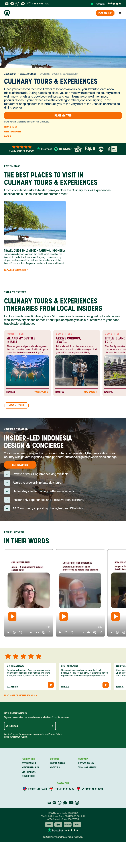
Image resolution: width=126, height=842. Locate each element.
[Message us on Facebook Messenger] (23, 4)
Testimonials (29, 763)
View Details (40, 392)
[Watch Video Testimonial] (51, 685)
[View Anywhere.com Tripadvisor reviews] (63, 149)
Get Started (20, 465)
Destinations (28, 74)
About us (55, 767)
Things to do (11, 127)
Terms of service (87, 767)
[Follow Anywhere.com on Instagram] (77, 803)
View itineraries (12, 131)
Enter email (12, 726)
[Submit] (52, 726)
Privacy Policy (20, 737)
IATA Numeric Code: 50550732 (63, 813)
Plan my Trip (105, 12)
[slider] (7, 627)
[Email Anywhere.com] (7, 4)
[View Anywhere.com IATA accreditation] (78, 149)
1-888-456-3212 (40, 3)
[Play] (12, 616)
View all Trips (16, 405)
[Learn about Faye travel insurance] (90, 149)
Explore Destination (15, 270)
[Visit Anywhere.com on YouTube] (71, 802)
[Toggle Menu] (120, 13)
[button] (8, 632)
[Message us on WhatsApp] (17, 4)
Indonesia (10, 74)
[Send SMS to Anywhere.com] (12, 4)
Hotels (7, 136)
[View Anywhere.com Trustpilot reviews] (105, 3)
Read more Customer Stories (19, 695)
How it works (57, 763)
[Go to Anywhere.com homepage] (7, 13)
